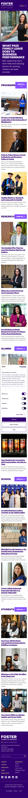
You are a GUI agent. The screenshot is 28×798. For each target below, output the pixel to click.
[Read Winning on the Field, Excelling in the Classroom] (14, 660)
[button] (22, 5)
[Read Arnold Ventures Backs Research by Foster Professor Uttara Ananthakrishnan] (14, 315)
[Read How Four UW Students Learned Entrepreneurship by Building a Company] (14, 626)
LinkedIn (2, 776)
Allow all (14, 419)
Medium (16, 777)
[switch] (24, 398)
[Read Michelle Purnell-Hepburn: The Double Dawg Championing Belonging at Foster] (14, 535)
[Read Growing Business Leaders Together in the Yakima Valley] (14, 496)
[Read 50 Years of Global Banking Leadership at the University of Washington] (14, 103)
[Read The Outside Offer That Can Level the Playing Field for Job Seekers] (14, 233)
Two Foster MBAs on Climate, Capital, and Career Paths (13, 716)
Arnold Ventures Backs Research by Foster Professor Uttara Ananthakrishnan (13, 331)
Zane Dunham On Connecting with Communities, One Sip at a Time (13, 462)
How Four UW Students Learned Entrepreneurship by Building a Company (13, 643)
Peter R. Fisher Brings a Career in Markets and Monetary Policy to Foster (13, 157)
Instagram (6, 776)
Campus (3, 762)
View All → (21, 85)
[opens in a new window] (7, 7)
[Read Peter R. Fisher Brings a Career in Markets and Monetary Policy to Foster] (14, 140)
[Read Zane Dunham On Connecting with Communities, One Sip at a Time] (14, 445)
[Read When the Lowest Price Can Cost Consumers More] (14, 276)
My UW (17, 766)
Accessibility (9, 790)
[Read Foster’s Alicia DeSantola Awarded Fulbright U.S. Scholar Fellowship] (14, 574)
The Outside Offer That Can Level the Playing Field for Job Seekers (13, 250)
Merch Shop (5, 773)
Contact (4, 764)
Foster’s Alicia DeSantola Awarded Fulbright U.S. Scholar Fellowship (11, 590)
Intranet (17, 772)
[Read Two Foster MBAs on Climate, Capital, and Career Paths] (14, 700)
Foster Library (18, 768)
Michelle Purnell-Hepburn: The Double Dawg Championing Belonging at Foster (13, 551)
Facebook (10, 776)
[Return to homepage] (14, 738)
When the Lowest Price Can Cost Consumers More (12, 292)
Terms (20, 790)
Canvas (17, 763)
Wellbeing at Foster (20, 770)
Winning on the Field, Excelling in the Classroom (13, 675)
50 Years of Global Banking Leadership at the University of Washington (14, 120)
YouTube (13, 776)
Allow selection (14, 424)
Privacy (15, 790)
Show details (19, 414)
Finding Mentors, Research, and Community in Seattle (12, 199)
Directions (4, 767)
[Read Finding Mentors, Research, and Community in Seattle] (14, 183)
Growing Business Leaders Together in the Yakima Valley (13, 511)
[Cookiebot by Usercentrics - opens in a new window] (19, 367)
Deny (14, 429)
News (3, 770)
